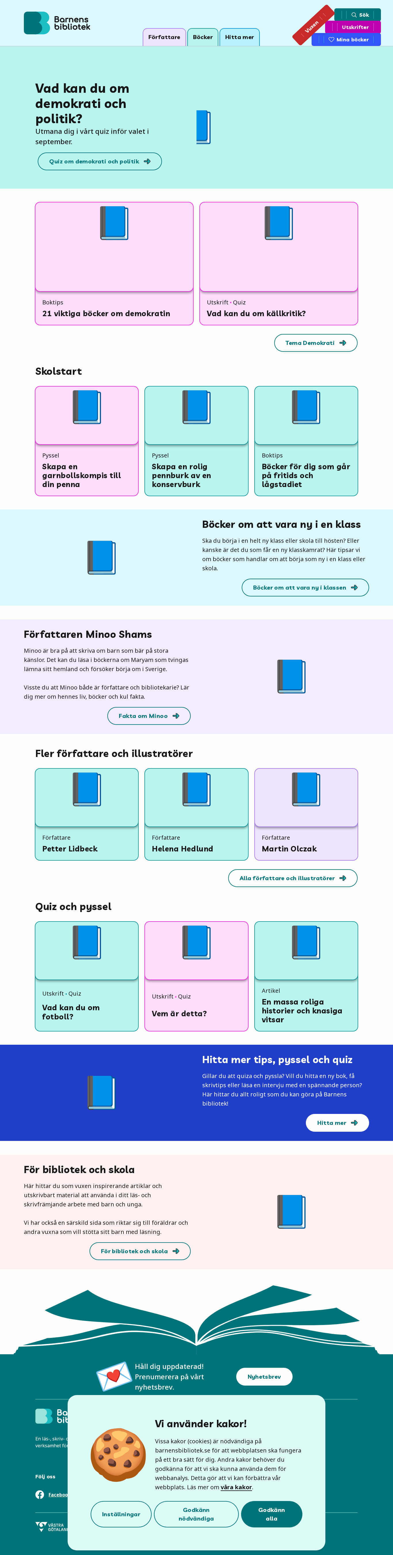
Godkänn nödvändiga (196, 1514)
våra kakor (236, 1487)
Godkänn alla (271, 1514)
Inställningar (121, 1514)
